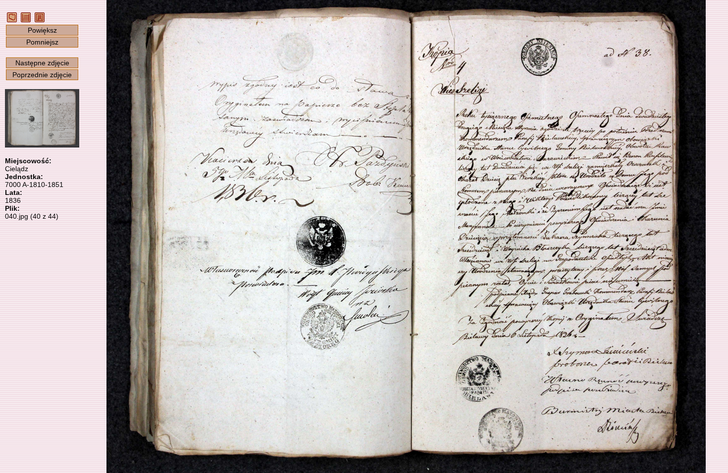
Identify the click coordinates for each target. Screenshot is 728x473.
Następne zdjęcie (42, 63)
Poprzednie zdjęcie (42, 75)
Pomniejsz (42, 42)
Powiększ (42, 30)
